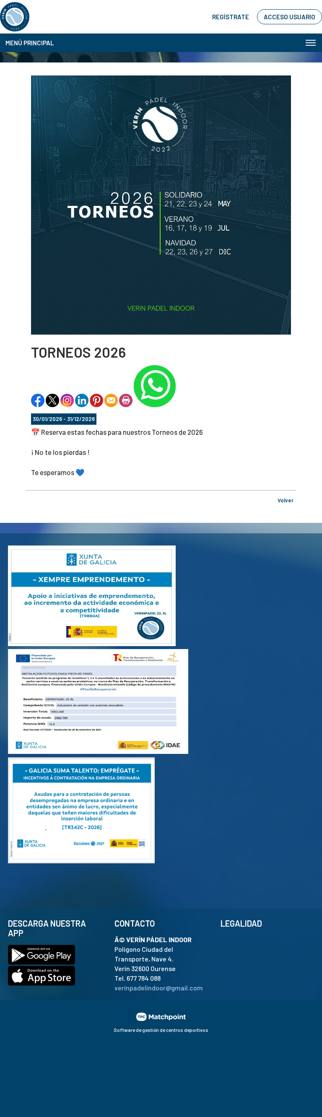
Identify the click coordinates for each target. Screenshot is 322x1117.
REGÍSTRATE (230, 17)
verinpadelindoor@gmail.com (158, 988)
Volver (285, 500)
